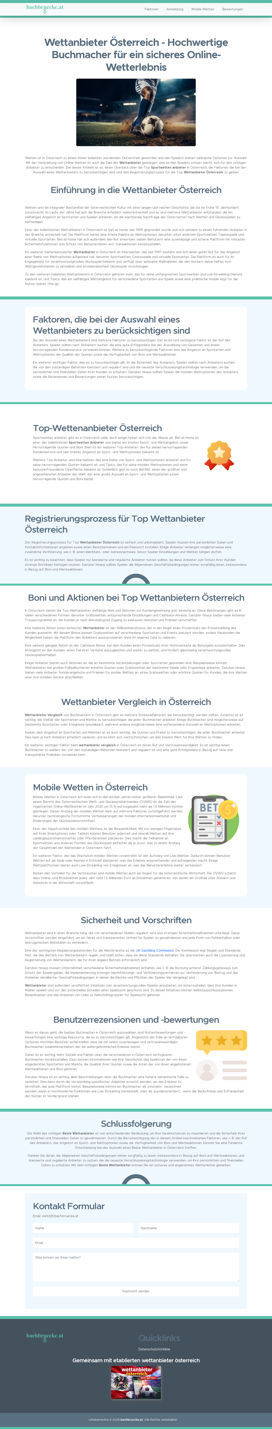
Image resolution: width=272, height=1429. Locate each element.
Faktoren (152, 9)
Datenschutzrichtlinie (154, 1349)
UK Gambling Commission (155, 950)
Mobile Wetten (202, 9)
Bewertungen (232, 9)
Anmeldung (174, 9)
